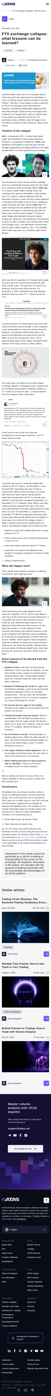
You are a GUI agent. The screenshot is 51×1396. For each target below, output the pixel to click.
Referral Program (9, 1273)
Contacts (31, 1310)
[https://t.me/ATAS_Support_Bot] (9, 1135)
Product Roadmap (35, 1286)
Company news (34, 1257)
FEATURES (7, 1298)
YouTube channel (28, 837)
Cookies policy (33, 1360)
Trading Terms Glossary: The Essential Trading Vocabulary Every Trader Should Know (24, 902)
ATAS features (33, 1253)
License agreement (10, 1368)
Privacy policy (8, 1364)
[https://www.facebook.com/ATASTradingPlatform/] (20, 1135)
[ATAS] (8, 4)
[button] (46, 1200)
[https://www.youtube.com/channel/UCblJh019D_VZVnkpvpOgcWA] (15, 1135)
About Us (31, 1302)
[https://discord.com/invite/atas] (42, 1350)
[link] (8, 19)
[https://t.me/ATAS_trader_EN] (31, 1350)
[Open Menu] (47, 4)
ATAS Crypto (33, 1273)
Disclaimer (6, 1360)
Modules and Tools (10, 1306)
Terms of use (33, 1364)
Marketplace (7, 1261)
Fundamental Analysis (37, 60)
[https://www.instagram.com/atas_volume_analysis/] (25, 1135)
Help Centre (7, 1253)
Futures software (9, 1326)
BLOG (30, 1241)
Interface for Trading (11, 1310)
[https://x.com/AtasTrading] (20, 1350)
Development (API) (10, 1322)
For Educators (8, 1277)
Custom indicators (10, 1257)
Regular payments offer (37, 1368)
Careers (30, 1306)
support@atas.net (19, 1128)
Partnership (7, 1372)
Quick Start (7, 1245)
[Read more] (46, 954)
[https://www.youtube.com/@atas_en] (36, 1350)
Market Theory (33, 1245)
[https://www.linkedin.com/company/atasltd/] (9, 1350)
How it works (32, 1277)
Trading (30, 1249)
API (3, 1249)
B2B (4, 1282)
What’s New (32, 1290)
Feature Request (34, 1282)
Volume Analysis (9, 1302)
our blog (44, 834)
